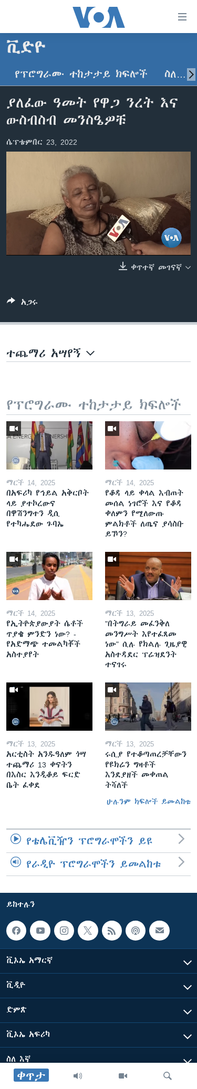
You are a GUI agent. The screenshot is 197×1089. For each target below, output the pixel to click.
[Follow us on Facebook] (16, 931)
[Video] (123, 1076)
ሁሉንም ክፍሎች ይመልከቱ (149, 801)
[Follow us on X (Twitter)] (88, 931)
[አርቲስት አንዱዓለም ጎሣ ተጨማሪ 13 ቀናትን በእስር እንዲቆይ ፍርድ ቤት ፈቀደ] (49, 706)
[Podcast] (136, 931)
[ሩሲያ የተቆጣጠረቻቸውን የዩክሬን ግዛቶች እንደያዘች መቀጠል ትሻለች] (148, 706)
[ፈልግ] (167, 1076)
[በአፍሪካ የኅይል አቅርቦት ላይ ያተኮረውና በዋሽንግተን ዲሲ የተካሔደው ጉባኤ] (49, 445)
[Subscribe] (159, 931)
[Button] (22, 304)
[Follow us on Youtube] (40, 931)
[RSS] (112, 931)
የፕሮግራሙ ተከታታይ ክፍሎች (81, 74)
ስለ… (175, 74)
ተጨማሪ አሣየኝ (46, 353)
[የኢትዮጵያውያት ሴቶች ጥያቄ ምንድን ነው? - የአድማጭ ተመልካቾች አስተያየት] (49, 576)
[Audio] (78, 1076)
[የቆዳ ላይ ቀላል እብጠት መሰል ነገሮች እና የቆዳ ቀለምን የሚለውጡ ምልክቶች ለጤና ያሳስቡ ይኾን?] (148, 445)
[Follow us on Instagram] (64, 931)
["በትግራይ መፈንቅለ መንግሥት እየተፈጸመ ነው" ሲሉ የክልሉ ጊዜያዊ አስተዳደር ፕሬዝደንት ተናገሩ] (148, 576)
